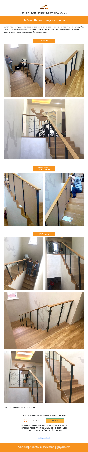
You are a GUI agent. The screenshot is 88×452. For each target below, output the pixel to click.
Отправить (55, 421)
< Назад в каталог (44, 438)
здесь (39, 29)
